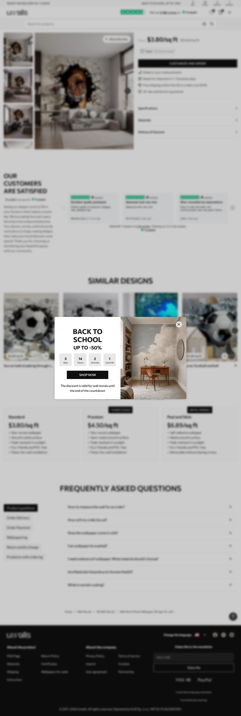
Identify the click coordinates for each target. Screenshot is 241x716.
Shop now (87, 375)
